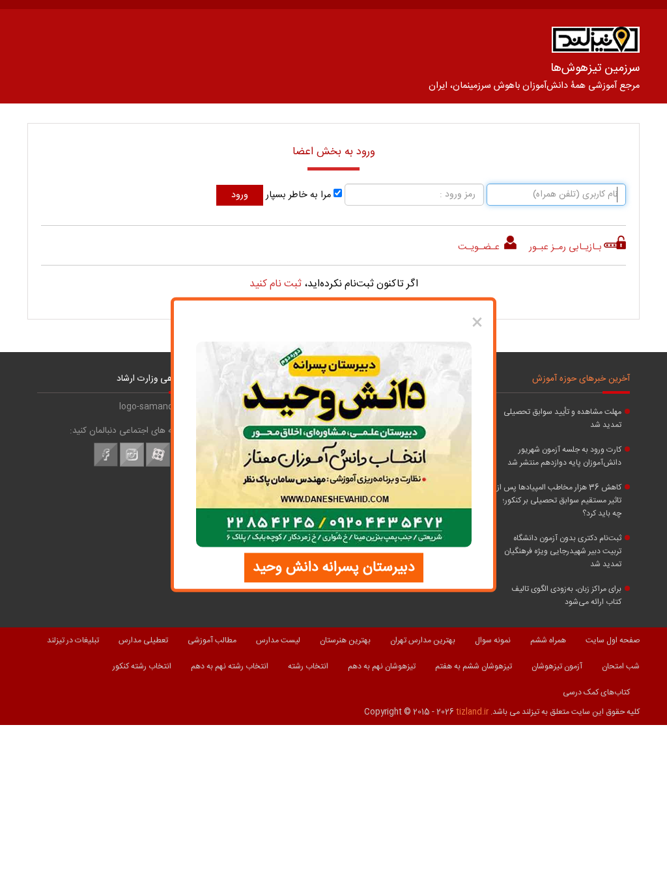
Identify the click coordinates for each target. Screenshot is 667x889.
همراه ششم (548, 640)
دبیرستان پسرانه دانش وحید (334, 567)
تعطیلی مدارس (143, 640)
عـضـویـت (480, 247)
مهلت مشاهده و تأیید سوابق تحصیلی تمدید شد (562, 418)
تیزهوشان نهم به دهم (382, 666)
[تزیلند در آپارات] (158, 464)
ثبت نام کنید (275, 284)
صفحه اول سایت (613, 640)
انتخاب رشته (308, 666)
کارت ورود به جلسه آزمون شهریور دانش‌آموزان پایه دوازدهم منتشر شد (564, 456)
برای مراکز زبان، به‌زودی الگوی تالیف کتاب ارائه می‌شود (566, 595)
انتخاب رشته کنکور (142, 666)
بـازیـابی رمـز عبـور (565, 247)
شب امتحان (621, 666)
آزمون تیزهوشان (557, 666)
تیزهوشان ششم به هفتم (473, 666)
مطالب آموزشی (212, 640)
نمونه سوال (493, 640)
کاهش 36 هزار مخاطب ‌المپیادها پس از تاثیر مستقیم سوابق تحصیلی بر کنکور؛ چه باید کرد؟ (559, 500)
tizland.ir (472, 711)
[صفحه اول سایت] (596, 43)
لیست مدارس (278, 640)
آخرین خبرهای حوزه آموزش (581, 379)
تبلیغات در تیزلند (73, 640)
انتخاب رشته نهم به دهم (229, 666)
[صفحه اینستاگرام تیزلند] (132, 464)
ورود (239, 195)
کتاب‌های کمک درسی (596, 692)
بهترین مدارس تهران (422, 640)
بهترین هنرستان (345, 640)
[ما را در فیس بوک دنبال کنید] (106, 464)
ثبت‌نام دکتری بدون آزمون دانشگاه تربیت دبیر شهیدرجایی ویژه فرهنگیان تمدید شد (562, 551)
